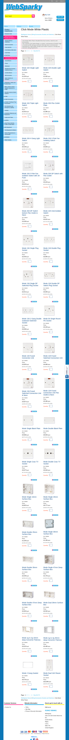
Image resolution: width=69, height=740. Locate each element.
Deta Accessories (9, 44)
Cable (6, 96)
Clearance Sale (8, 33)
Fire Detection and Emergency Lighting (9, 107)
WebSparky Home (26, 34)
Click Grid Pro (8, 47)
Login (56, 1)
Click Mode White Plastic (10, 58)
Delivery (19, 26)
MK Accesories (8, 75)
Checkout (60, 19)
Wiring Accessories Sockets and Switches (10, 37)
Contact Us (62, 1)
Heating (6, 110)
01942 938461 (51, 710)
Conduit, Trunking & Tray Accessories (10, 102)
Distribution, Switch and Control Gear (10, 83)
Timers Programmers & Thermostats (10, 133)
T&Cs (52, 1)
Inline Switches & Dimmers (9, 79)
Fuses (6, 63)
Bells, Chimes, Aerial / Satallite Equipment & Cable (10, 88)
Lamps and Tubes (9, 117)
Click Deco (7, 55)
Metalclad (7, 66)
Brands (31, 26)
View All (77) (36, 51)
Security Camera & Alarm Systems (10, 93)
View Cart (60, 16)
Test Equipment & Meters (10, 130)
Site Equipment (8, 127)
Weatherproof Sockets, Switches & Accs (10, 69)
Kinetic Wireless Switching (8, 41)
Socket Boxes (8, 60)
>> (32, 51)
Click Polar (7, 52)
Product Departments (8, 30)
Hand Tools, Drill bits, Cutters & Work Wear (9, 124)
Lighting (6, 120)
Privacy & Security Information (34, 711)
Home (6, 26)
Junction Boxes (8, 72)
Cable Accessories (9, 99)
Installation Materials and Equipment (10, 114)
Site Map (28, 709)
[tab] (10, 30)
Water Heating (8, 140)
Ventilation (7, 137)
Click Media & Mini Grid (10, 50)
